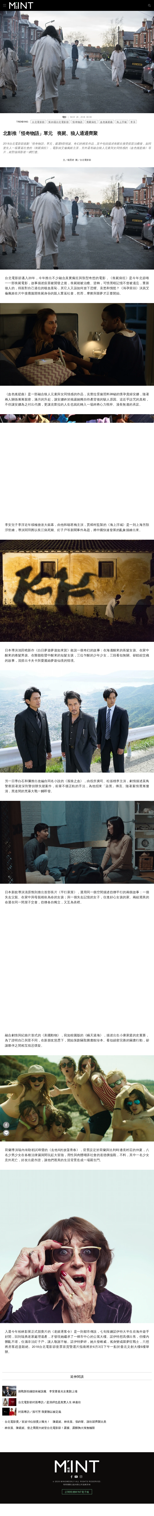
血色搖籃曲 (106, 121)
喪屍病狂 (91, 121)
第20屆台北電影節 (58, 121)
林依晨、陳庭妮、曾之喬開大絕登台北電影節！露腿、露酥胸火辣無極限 (50, 1428)
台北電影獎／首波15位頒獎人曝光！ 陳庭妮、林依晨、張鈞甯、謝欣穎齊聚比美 (55, 1421)
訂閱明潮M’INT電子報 (77, 1492)
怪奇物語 (77, 121)
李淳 (132, 121)
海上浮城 (121, 121)
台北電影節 (38, 121)
